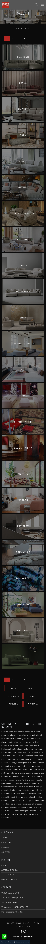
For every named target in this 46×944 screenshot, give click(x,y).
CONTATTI (5, 852)
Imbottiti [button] (32, 688)
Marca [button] (13, 688)
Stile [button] (32, 696)
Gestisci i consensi (22, 942)
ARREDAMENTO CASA (10, 870)
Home (11, 19)
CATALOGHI (6, 842)
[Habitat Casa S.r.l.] (15, 5)
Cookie (10, 942)
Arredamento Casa (22, 19)
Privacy (3, 942)
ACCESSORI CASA (8, 875)
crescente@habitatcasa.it (17, 912)
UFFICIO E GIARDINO (9, 879)
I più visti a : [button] (32, 704)
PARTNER (5, 847)
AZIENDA (5, 838)
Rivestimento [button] (13, 696)
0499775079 (11, 902)
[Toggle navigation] (42, 5)
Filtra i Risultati (23, 28)
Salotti (33, 19)
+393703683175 (20, 907)
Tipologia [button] (13, 704)
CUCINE (4, 865)
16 (38, 38)
